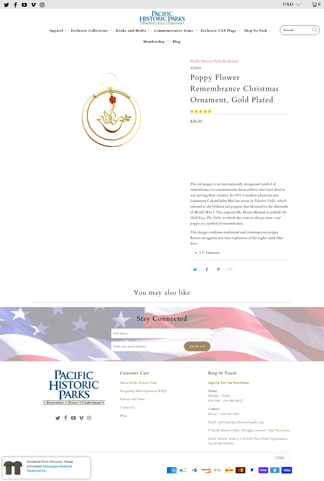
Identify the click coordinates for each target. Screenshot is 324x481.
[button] (200, 111)
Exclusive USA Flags (219, 30)
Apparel (57, 30)
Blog (177, 41)
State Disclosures (279, 430)
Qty (193, 132)
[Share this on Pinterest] (218, 269)
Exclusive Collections (90, 30)
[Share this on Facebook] (207, 269)
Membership (154, 41)
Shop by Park (256, 30)
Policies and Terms (132, 399)
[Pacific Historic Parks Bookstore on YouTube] (24, 4)
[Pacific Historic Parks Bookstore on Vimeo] (33, 4)
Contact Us (127, 407)
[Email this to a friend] (230, 269)
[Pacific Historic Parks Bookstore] (162, 18)
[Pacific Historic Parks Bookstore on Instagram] (42, 4)
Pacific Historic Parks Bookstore (214, 61)
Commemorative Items (174, 30)
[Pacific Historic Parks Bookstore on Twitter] (6, 4)
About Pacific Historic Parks (138, 383)
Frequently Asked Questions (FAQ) (143, 391)
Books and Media (131, 30)
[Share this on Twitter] (195, 269)
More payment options (264, 164)
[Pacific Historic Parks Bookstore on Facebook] (15, 4)
